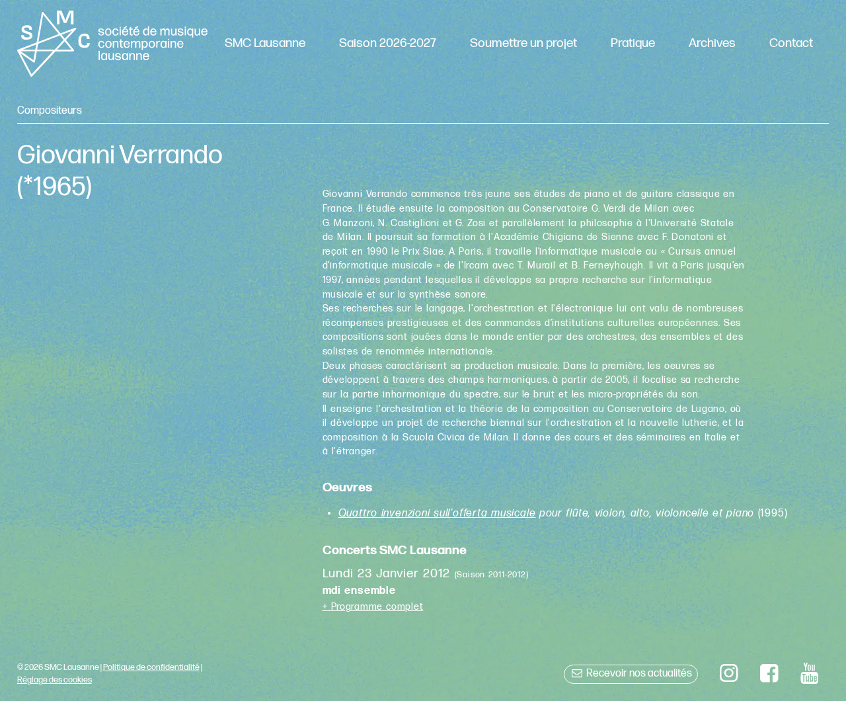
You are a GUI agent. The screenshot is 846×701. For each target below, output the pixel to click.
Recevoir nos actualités (638, 673)
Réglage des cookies (54, 680)
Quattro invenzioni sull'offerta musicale (437, 513)
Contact (791, 43)
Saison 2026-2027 (387, 43)
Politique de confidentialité (151, 667)
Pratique (633, 43)
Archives (712, 43)
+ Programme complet (373, 606)
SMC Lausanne (265, 43)
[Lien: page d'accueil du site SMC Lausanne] (112, 44)
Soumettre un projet (523, 43)
